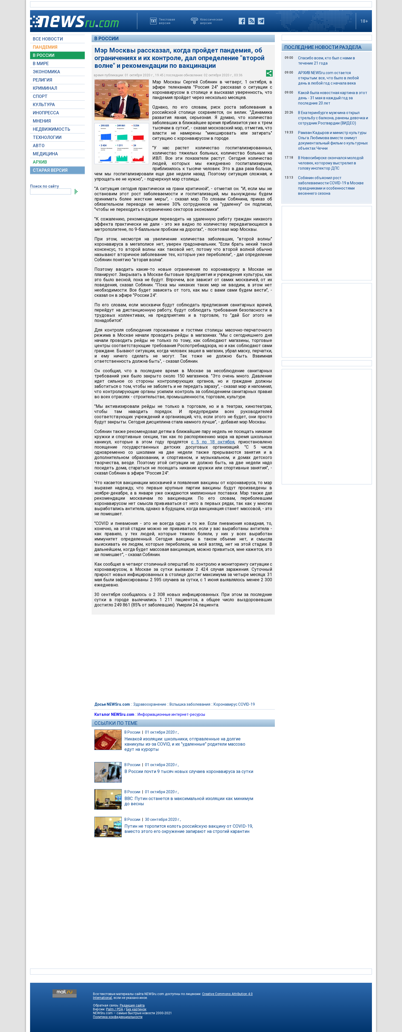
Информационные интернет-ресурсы (171, 714)
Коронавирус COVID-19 (234, 704)
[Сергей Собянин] (121, 99)
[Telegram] (261, 21)
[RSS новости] (251, 21)
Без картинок (136, 1009)
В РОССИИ (43, 55)
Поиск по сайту (44, 186)
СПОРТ (40, 96)
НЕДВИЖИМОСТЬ (51, 129)
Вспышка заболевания (190, 704)
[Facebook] (242, 21)
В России (106, 38)
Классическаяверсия (211, 21)
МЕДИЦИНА (45, 153)
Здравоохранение (149, 704)
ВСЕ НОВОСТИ (48, 39)
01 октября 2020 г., (162, 732)
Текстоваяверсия (167, 21)
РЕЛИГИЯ (42, 80)
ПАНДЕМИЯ (45, 47)
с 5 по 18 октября (212, 441)
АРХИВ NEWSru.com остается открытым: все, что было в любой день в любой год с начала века (328, 78)
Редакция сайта (132, 1005)
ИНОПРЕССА (46, 112)
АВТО (39, 145)
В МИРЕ (41, 63)
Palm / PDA (114, 1009)
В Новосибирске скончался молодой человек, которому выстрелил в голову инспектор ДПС (330, 163)
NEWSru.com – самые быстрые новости (124, 1013)
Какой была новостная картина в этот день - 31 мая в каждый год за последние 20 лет (332, 98)
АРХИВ (40, 162)
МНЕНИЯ (42, 121)
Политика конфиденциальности (117, 1017)
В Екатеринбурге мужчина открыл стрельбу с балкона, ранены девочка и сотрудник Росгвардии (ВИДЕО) (333, 118)
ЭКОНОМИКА (46, 71)
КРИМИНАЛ (45, 88)
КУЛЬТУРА (44, 104)
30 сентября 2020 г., (163, 819)
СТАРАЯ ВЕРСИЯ (50, 170)
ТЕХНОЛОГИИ (47, 137)
